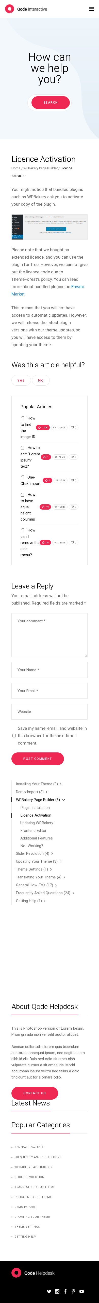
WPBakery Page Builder (40, 168)
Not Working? (31, 846)
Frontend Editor (33, 830)
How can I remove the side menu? (30, 542)
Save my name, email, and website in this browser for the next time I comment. (52, 736)
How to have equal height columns (28, 507)
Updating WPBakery (36, 823)
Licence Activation (35, 815)
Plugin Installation (35, 807)
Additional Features (36, 838)
